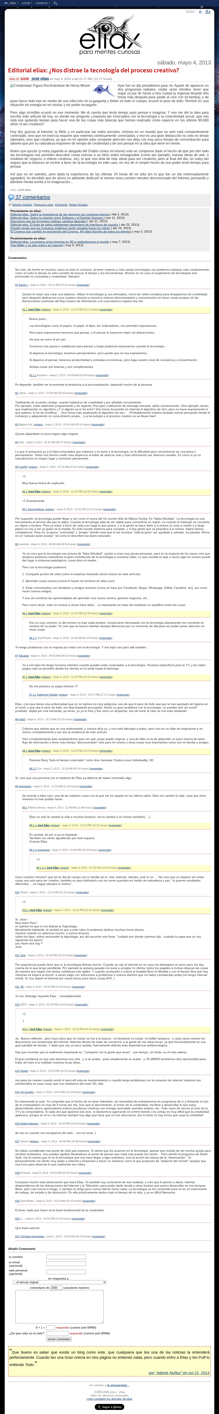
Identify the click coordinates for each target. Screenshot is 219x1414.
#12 (17, 986)
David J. (23, 284)
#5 (16, 466)
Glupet (24, 1070)
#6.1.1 (33, 638)
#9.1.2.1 (41, 867)
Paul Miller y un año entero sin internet (36, 245)
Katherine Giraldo (47, 694)
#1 (16, 284)
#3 (16, 424)
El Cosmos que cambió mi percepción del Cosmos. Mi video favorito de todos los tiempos (70, 231)
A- (200, 11)
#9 (16, 786)
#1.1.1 (33, 375)
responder (83, 284)
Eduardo (24, 655)
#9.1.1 (33, 825)
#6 (16, 544)
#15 (17, 1092)
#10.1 (25, 910)
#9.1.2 (33, 850)
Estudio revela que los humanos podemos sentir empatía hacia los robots (60, 228)
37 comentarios (32, 197)
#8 (16, 719)
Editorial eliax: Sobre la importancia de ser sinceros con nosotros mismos (60, 214)
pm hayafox (27, 1092)
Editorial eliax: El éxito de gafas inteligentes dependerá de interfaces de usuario (64, 224)
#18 (17, 1172)
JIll (22, 986)
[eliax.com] (109, 34)
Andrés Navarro (29, 1123)
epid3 (22, 719)
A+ (208, 11)
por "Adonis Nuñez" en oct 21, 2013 (179, 1373)
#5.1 (24, 491)
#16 (17, 1123)
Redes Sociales (78, 204)
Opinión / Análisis (22, 204)
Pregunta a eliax (43, 204)
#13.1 (25, 1029)
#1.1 (24, 309)
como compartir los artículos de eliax (109, 1399)
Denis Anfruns (36, 509)
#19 (17, 1200)
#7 (16, 655)
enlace (46, 309)
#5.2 (24, 509)
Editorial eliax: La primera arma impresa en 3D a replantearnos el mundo (59, 241)
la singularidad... (118, 1385)
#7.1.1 (33, 694)
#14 (17, 1070)
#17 (17, 1141)
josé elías (40, 78)
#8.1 (24, 750)
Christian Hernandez (32, 1236)
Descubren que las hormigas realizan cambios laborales (48, 221)
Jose (23, 955)
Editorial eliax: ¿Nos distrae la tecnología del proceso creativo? (93, 70)
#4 (16, 442)
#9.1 (24, 807)
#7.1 (24, 677)
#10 (17, 892)
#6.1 (24, 613)
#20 (17, 1218)
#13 (17, 1004)
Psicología (61, 204)
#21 (17, 1236)
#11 (17, 955)
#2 (16, 393)
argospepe (25, 786)
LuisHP (23, 466)
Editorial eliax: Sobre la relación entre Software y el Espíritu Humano (57, 217)
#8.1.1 (33, 768)
